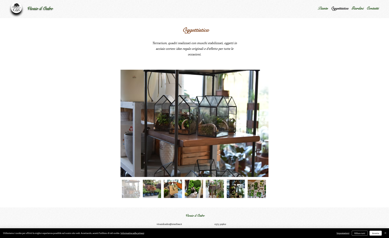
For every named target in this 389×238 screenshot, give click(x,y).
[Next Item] (263, 123)
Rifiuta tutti (359, 233)
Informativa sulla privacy (132, 233)
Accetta (375, 233)
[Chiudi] (385, 233)
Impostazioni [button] (343, 233)
